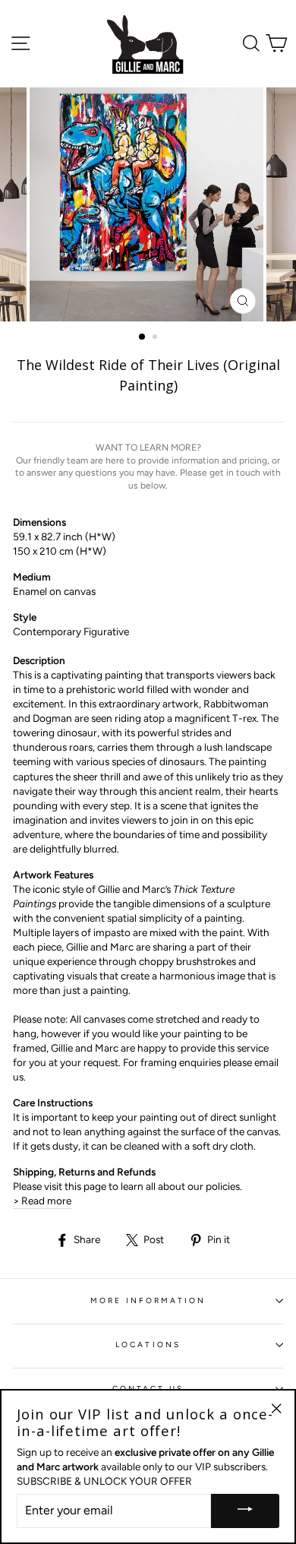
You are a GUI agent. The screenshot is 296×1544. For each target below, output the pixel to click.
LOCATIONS (148, 1344)
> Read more (42, 1200)
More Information (148, 1300)
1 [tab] (142, 337)
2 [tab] (156, 338)
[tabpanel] (148, 204)
